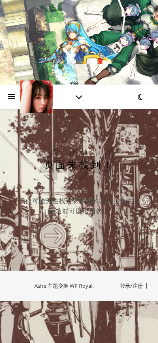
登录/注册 (131, 285)
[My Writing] (79, 42)
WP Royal (81, 285)
